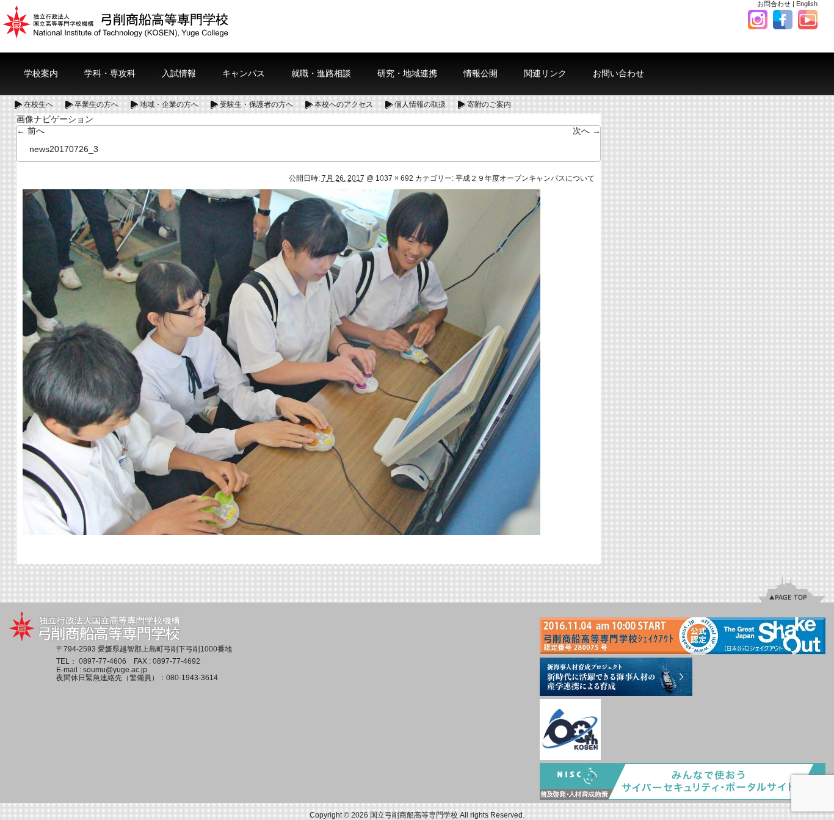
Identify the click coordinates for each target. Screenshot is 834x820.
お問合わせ (774, 3)
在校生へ (38, 104)
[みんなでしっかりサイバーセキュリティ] (682, 782)
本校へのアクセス (343, 104)
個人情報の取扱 (420, 104)
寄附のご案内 (489, 104)
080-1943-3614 (192, 677)
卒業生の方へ (96, 104)
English (807, 3)
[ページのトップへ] (791, 589)
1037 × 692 (394, 178)
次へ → (587, 131)
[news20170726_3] (281, 361)
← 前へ (30, 131)
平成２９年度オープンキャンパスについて (525, 178)
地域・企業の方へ (169, 104)
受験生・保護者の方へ (256, 104)
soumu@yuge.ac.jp (115, 669)
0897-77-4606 (102, 661)
